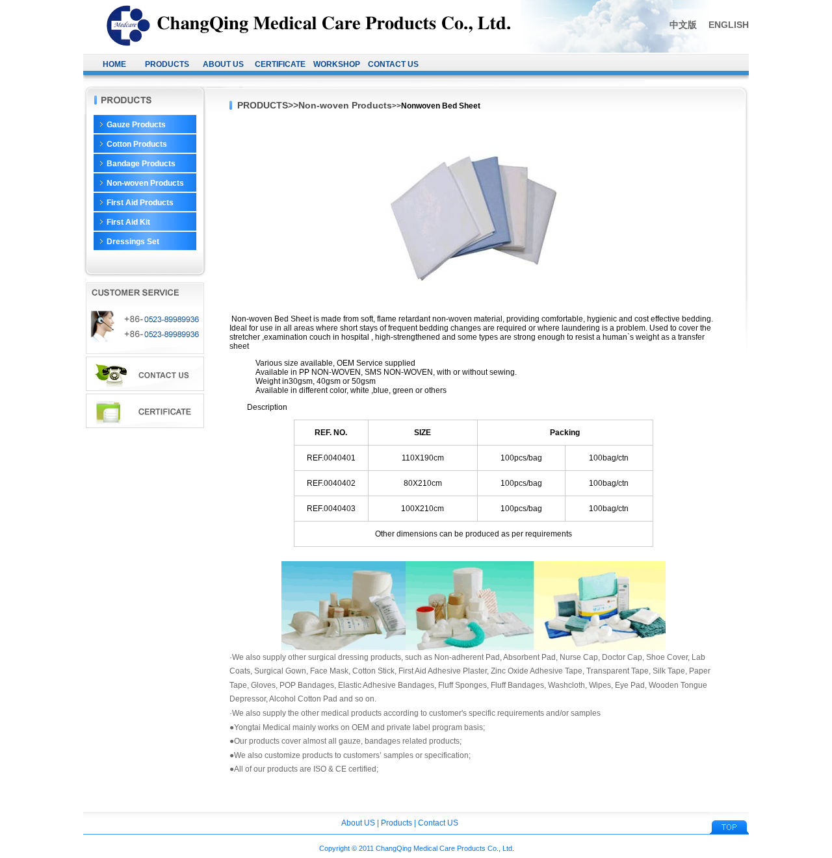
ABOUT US (223, 64)
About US (358, 822)
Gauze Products (136, 124)
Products (396, 822)
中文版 (683, 24)
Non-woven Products (145, 183)
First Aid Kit (128, 222)
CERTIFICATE (280, 64)
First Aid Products (140, 202)
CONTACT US (393, 64)
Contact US (438, 822)
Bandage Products (141, 163)
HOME (114, 64)
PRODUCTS (167, 64)
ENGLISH (728, 24)
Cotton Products (137, 144)
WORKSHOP (336, 64)
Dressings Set (133, 241)
